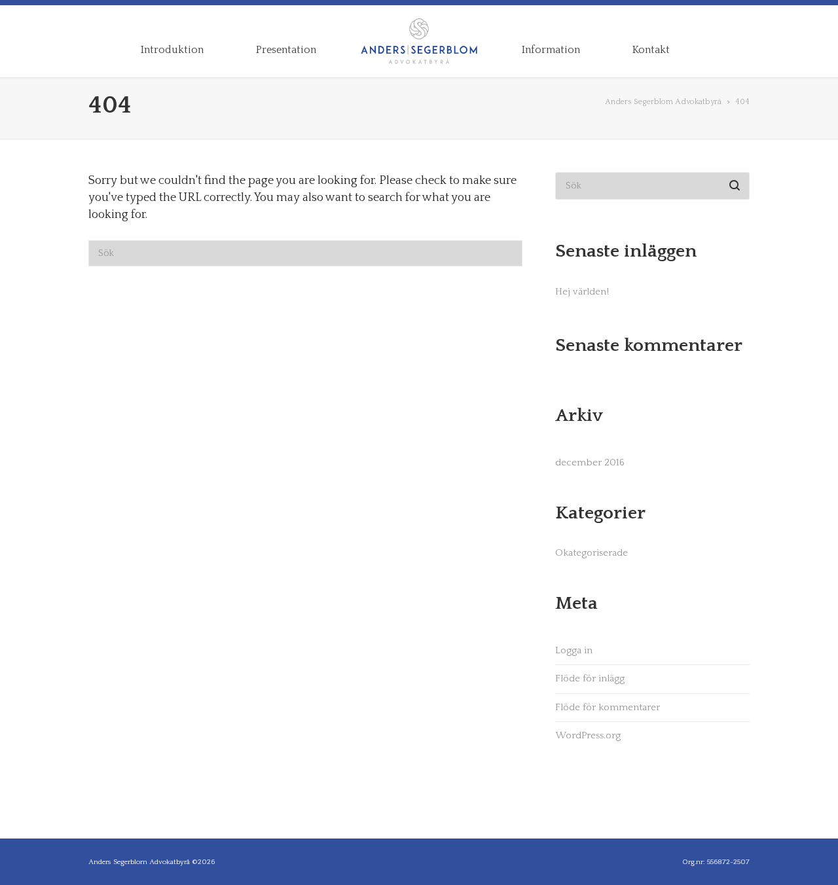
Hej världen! (582, 291)
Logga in (573, 650)
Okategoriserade (591, 552)
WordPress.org (588, 735)
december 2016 (590, 462)
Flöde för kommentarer (607, 707)
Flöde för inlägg (590, 678)
